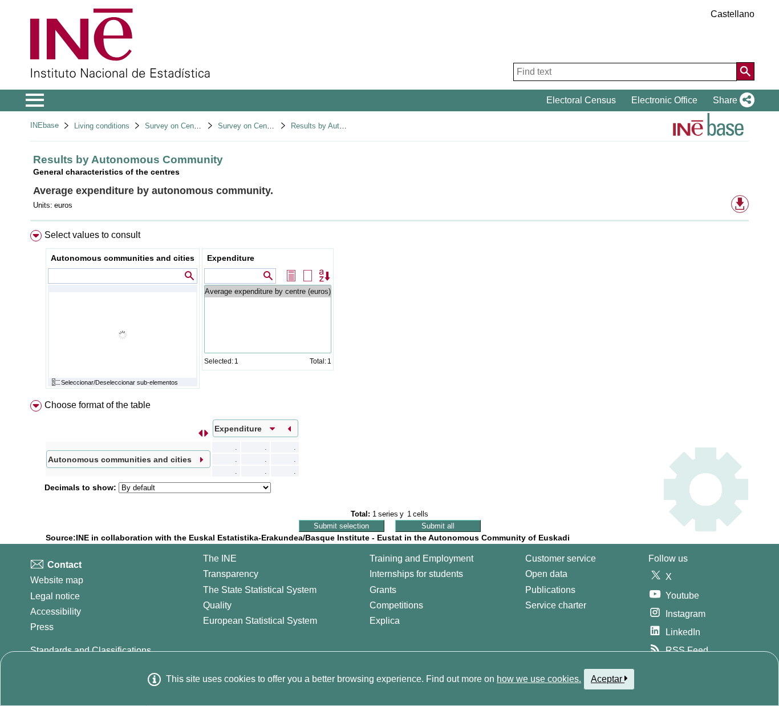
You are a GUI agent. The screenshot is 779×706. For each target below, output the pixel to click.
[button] (731, 100)
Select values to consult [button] (92, 235)
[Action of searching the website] (745, 71)
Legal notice (55, 596)
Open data (546, 574)
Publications (550, 590)
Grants (383, 590)
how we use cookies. (539, 679)
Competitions (396, 605)
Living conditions (101, 126)
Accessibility (55, 611)
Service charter (555, 605)
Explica (385, 621)
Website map (56, 580)
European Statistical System (260, 621)
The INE (220, 558)
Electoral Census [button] (581, 100)
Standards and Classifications (90, 650)
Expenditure (230, 258)
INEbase (44, 125)
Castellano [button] (732, 14)
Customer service (560, 558)
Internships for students (416, 574)
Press (42, 627)
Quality (217, 605)
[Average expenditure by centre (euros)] (268, 291)
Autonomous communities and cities (122, 258)
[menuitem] (389, 312)
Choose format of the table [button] (97, 405)
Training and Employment (421, 558)
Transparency (230, 574)
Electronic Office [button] (664, 100)
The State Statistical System (260, 590)
